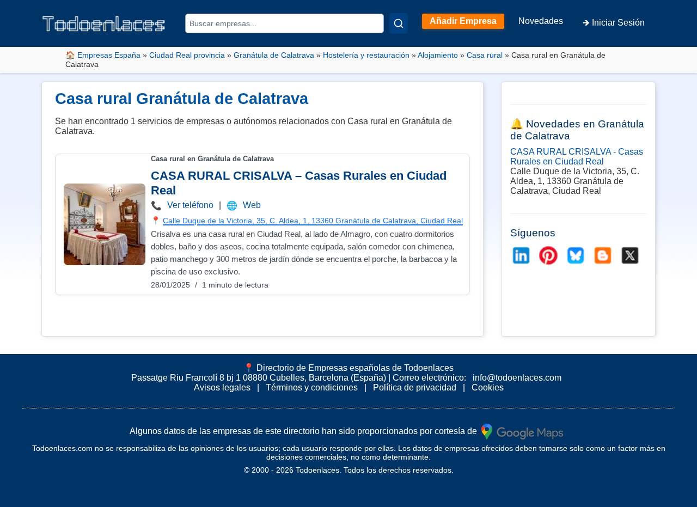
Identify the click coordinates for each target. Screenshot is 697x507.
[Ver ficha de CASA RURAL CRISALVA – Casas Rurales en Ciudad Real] (104, 224)
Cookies (488, 387)
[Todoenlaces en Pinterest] (548, 255)
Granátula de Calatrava (274, 55)
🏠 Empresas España (102, 55)
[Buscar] (398, 23)
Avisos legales (222, 387)
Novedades (540, 21)
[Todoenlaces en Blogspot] (603, 255)
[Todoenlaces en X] (630, 255)
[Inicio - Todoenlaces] (103, 23)
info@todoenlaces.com (517, 377)
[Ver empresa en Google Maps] (522, 430)
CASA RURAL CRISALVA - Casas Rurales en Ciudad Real (576, 156)
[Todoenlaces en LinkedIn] (521, 255)
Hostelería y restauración (366, 55)
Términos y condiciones (312, 387)
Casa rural (485, 55)
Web (252, 205)
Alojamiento (438, 55)
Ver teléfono (190, 205)
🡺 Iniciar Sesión (614, 22)
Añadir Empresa (463, 21)
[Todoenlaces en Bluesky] (575, 255)
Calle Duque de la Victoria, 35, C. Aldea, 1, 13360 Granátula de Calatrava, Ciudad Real (313, 220)
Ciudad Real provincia (187, 55)
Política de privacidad (414, 387)
